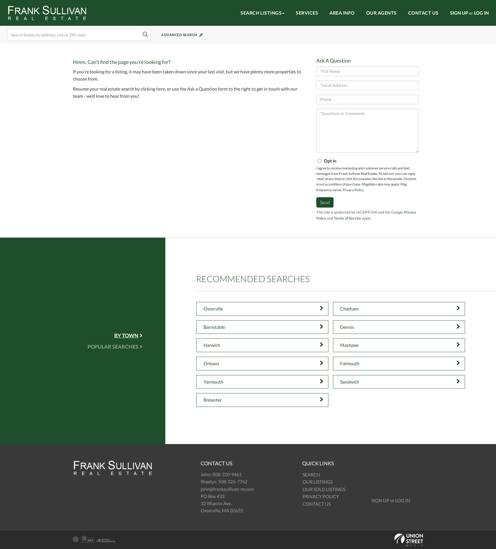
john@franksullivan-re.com (227, 489)
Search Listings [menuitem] (261, 12)
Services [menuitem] (307, 12)
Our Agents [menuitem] (381, 12)
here (160, 88)
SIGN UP (459, 12)
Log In (402, 500)
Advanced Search (179, 35)
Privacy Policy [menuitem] (321, 496)
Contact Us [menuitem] (423, 12)
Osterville (213, 308)
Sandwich (349, 381)
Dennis (347, 327)
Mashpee (349, 345)
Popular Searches (113, 346)
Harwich (212, 345)
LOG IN (481, 12)
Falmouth (349, 363)
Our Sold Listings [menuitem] (324, 489)
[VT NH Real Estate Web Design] (248, 540)
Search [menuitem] (311, 474)
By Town (126, 335)
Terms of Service (347, 218)
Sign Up (380, 500)
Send (325, 202)
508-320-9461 (227, 474)
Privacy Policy (353, 190)
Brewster (213, 400)
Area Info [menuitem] (342, 12)
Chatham (349, 308)
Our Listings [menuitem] (318, 481)
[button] (144, 34)
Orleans (211, 363)
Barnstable (214, 327)
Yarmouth (213, 381)
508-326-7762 (232, 481)
